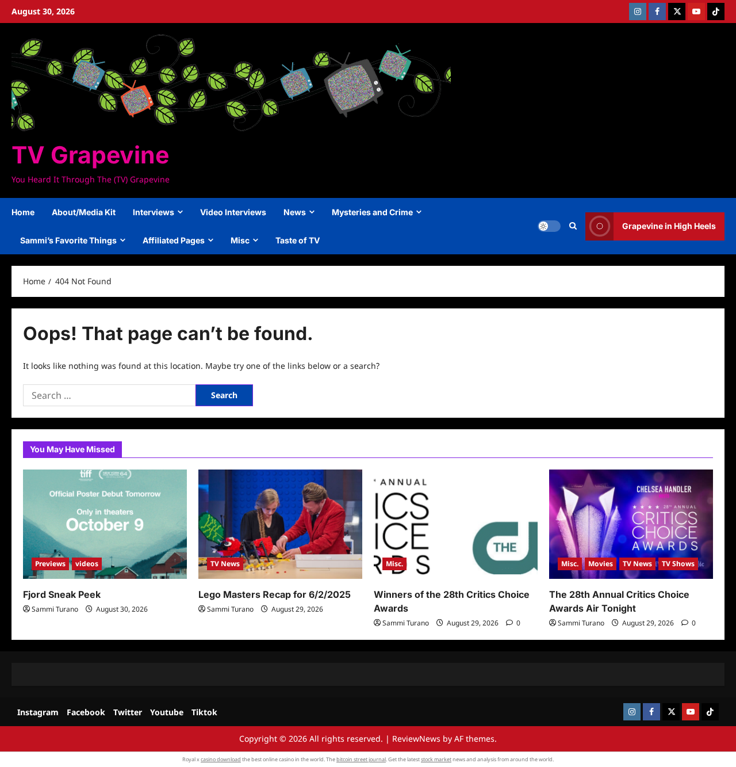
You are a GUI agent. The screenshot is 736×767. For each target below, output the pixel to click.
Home (23, 212)
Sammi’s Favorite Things (68, 240)
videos (86, 563)
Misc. (394, 563)
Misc (240, 240)
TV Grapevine (90, 154)
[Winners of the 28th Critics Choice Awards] (456, 524)
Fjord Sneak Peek (62, 594)
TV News (225, 563)
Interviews (153, 212)
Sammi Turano (55, 609)
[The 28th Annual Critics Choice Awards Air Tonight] (631, 524)
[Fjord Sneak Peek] (105, 524)
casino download (221, 759)
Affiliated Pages (174, 240)
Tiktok (204, 712)
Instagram (38, 712)
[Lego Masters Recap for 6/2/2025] (280, 524)
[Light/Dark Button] (549, 226)
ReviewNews (416, 738)
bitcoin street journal (361, 759)
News (294, 212)
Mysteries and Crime (372, 212)
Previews (50, 563)
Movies (600, 563)
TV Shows (678, 563)
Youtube (166, 712)
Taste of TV (297, 240)
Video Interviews (233, 212)
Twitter (127, 712)
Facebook (86, 712)
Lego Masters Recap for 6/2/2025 (274, 594)
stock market (436, 759)
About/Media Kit (84, 212)
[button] (573, 226)
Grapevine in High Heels (669, 226)
